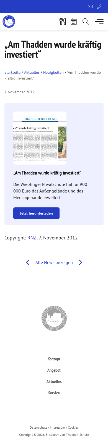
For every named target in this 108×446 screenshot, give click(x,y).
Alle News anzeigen (54, 262)
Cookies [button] (73, 427)
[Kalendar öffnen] (73, 21)
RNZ (32, 237)
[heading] (54, 358)
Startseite (12, 72)
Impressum (57, 427)
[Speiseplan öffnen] (62, 21)
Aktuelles (32, 72)
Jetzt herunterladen (36, 213)
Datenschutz (38, 427)
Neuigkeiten (53, 72)
